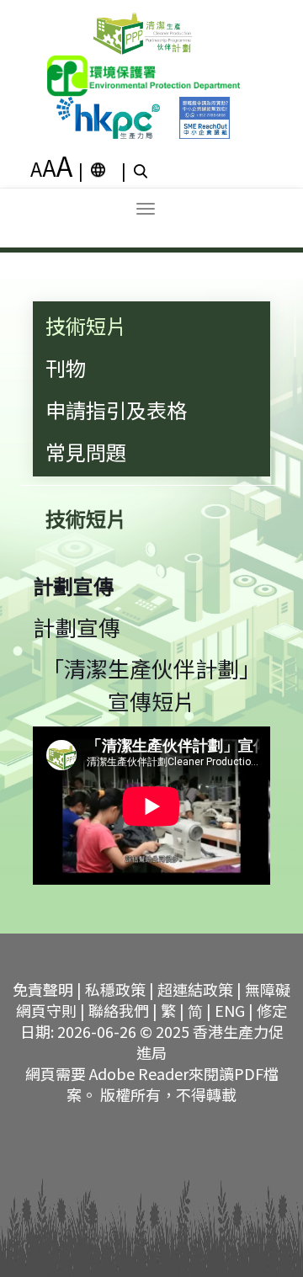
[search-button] (143, 170)
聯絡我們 (118, 1010)
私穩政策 (115, 989)
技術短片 (85, 325)
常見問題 (85, 451)
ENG (230, 1010)
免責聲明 (43, 989)
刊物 (65, 367)
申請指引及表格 (116, 409)
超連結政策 (195, 989)
